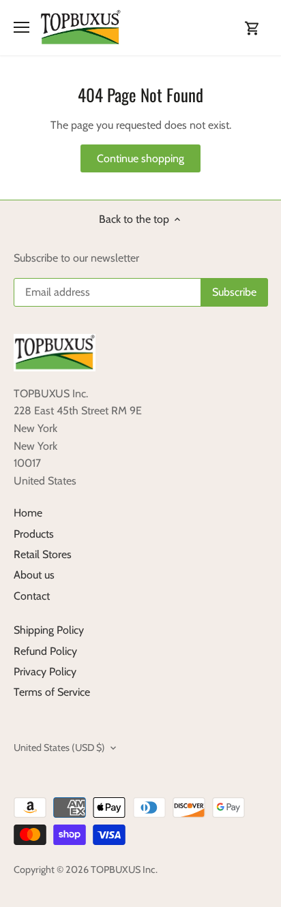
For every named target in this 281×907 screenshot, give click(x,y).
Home (28, 512)
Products (34, 533)
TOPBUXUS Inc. (124, 869)
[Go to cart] (252, 27)
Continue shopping (140, 158)
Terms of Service (52, 692)
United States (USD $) (59, 748)
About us (34, 574)
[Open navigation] (21, 27)
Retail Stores (43, 554)
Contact (32, 595)
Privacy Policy (45, 671)
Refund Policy (45, 651)
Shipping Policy (49, 630)
